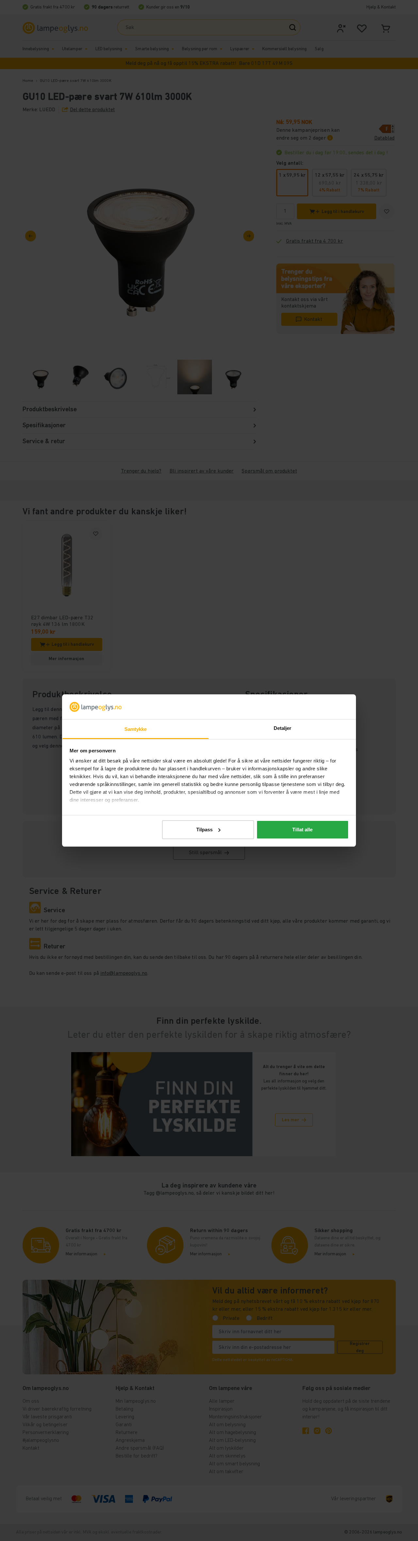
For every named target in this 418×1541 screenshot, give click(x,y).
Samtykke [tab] (135, 729)
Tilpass (204, 829)
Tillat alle (302, 829)
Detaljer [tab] (283, 728)
